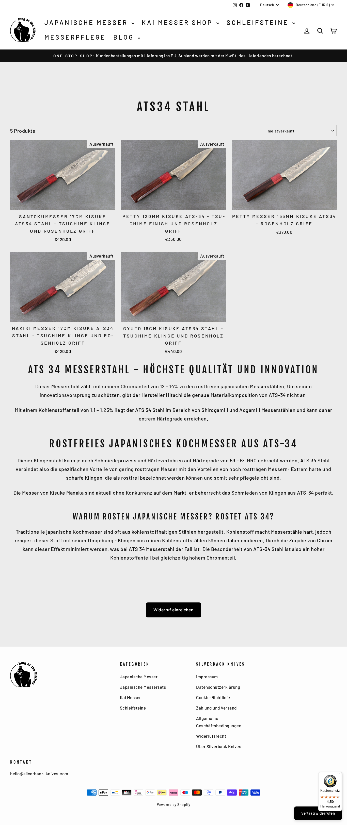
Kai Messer (130, 697)
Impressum (207, 676)
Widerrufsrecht (211, 735)
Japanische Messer (87, 22)
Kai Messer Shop (178, 22)
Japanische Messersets (143, 686)
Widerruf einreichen (173, 609)
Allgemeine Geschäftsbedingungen (218, 722)
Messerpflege (75, 37)
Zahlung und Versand (216, 707)
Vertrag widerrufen (318, 813)
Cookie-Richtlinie (213, 697)
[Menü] (339, 775)
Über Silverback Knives (218, 746)
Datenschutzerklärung (218, 686)
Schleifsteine (259, 22)
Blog (124, 37)
